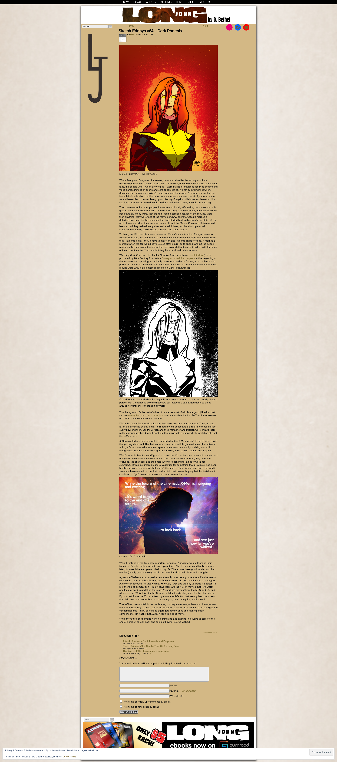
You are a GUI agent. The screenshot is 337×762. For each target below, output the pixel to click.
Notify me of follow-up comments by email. (147, 701)
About (151, 2)
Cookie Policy (69, 757)
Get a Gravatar (189, 691)
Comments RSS (210, 632)
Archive (166, 2)
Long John (168, 15)
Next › (206, 25)
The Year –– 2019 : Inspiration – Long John (146, 651)
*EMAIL (183, 690)
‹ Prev (131, 25)
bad (138, 415)
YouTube (205, 2)
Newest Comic (132, 2)
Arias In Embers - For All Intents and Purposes (148, 641)
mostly (132, 415)
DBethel (134, 34)
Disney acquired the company (178, 258)
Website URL (177, 696)
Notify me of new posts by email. (142, 706)
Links (180, 2)
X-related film (197, 255)
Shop (192, 2)
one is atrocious (155, 415)
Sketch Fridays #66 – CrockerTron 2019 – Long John (151, 646)
